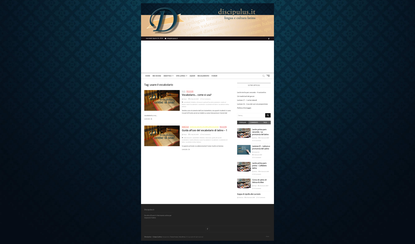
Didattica (168, 76)
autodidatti (187, 102)
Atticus (255, 138)
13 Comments (261, 197)
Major (185, 99)
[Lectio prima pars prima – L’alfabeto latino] (244, 163)
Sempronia (256, 152)
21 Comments (257, 157)
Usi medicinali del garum (245, 96)
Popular (242, 122)
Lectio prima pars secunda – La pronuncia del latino (260, 132)
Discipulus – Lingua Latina (153, 237)
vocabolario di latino (212, 104)
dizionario (200, 102)
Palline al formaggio (244, 108)
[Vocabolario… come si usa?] (162, 100)
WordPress (182, 237)
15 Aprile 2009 (194, 134)
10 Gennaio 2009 (264, 171)
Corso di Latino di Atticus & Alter (259, 181)
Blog (184, 91)
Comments (254, 122)
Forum (214, 76)
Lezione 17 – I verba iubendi (247, 100)
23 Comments (257, 140)
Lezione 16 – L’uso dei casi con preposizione (252, 104)
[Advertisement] (207, 57)
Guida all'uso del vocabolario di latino (204, 126)
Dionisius (240, 197)
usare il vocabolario (192, 104)
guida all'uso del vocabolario (212, 102)
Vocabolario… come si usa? (196, 94)
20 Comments (257, 174)
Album (192, 76)
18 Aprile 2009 (194, 99)
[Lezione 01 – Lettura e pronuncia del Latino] (244, 146)
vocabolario (201, 104)
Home (147, 76)
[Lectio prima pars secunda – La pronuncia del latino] (244, 129)
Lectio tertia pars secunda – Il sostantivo (251, 92)
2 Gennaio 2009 (257, 154)
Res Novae (157, 76)
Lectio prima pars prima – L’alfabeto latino (259, 165)
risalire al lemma (194, 140)
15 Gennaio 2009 (264, 138)
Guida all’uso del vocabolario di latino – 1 (204, 130)
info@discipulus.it (172, 38)
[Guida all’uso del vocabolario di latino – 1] (162, 136)
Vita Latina (180, 76)
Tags (265, 122)
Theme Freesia (174, 237)
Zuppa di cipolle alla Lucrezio (249, 194)
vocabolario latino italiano (193, 142)
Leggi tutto (150, 119)
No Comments (206, 99)
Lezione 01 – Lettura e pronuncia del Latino (261, 147)
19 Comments (257, 188)
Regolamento (203, 76)
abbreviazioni (188, 138)
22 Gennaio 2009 (250, 197)
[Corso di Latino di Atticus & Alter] (244, 180)
